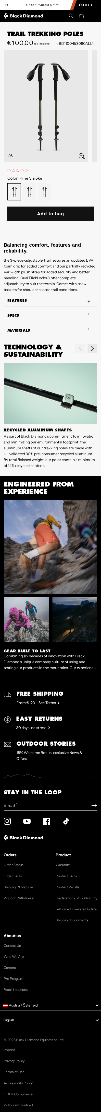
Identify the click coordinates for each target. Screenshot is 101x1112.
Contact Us (12, 945)
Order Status (14, 865)
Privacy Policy (14, 1061)
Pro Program (13, 978)
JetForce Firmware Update (76, 909)
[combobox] (50, 1005)
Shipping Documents (72, 920)
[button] (71, 16)
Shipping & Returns (19, 887)
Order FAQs (13, 876)
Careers (10, 967)
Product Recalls (67, 887)
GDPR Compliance (18, 1094)
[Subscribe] (94, 805)
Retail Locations (16, 989)
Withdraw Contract (18, 1105)
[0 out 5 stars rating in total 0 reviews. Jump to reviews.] (18, 170)
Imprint (9, 1050)
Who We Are (14, 956)
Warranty (63, 865)
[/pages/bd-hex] (6, 5)
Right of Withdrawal (19, 898)
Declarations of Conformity (76, 898)
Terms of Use (14, 1072)
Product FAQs (66, 876)
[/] (24, 16)
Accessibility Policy (18, 1083)
